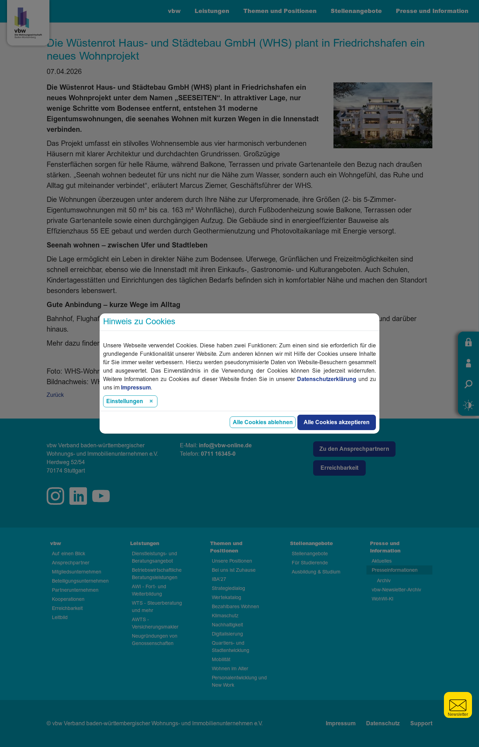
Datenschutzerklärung (326, 379)
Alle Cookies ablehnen (263, 422)
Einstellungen (124, 401)
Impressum (136, 387)
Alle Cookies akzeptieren (337, 422)
